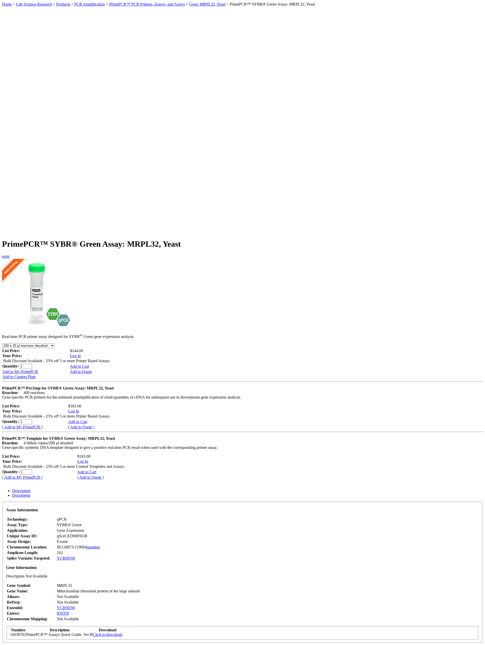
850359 (63, 613)
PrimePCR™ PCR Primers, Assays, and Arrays (147, 4)
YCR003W (66, 558)
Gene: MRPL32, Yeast (207, 4)
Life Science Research (34, 4)
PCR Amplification (89, 4)
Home (7, 4)
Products (63, 4)
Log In (75, 356)
